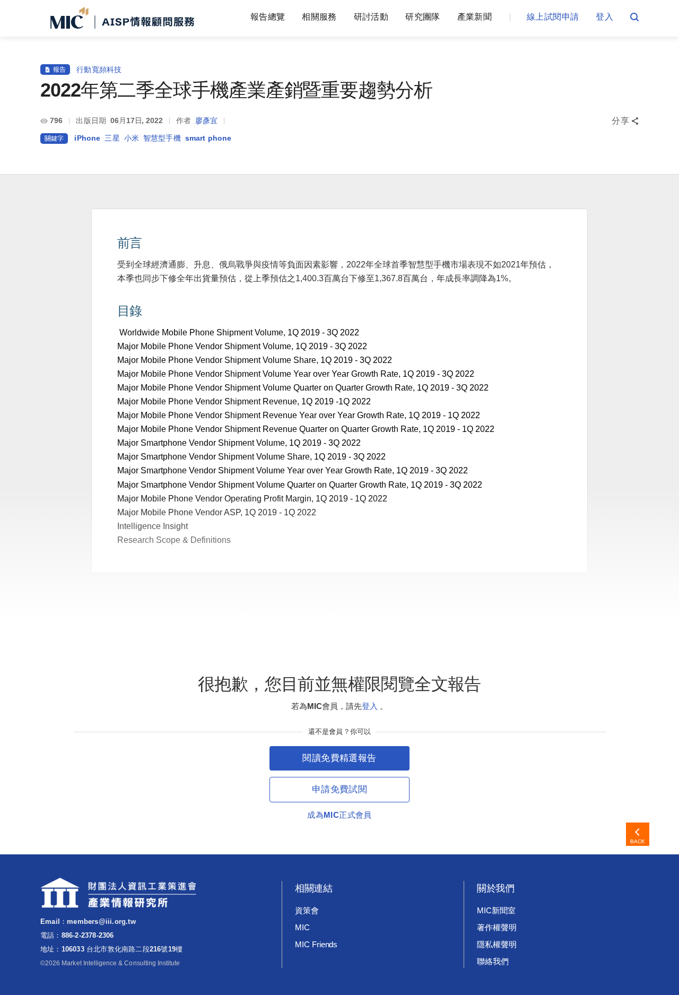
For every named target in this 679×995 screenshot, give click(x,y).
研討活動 (371, 16)
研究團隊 (422, 16)
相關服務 (319, 16)
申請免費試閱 (339, 789)
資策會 (307, 910)
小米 (131, 138)
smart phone (208, 138)
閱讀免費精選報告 (339, 758)
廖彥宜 (206, 120)
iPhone (87, 138)
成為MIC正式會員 (339, 814)
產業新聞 (474, 16)
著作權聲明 (497, 927)
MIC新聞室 (496, 910)
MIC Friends (316, 944)
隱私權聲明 (497, 944)
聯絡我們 (493, 961)
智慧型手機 (162, 138)
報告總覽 (267, 16)
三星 (112, 138)
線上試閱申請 (553, 16)
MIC (302, 927)
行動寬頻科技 (98, 69)
